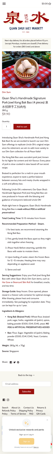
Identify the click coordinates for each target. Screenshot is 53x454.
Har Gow (6, 282)
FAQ (31, 413)
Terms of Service (18, 413)
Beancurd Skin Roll (21, 282)
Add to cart (22, 126)
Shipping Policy (26, 410)
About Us (16, 407)
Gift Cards (41, 413)
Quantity (5, 121)
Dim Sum (6, 92)
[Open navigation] (4, 4)
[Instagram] (8, 399)
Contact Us (29, 407)
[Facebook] (4, 399)
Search (5, 407)
